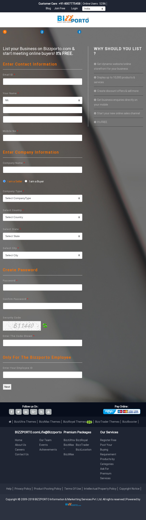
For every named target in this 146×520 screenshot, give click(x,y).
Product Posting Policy (47, 488)
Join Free (59, 8)
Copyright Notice (129, 488)
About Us (20, 445)
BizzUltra (69, 440)
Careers (20, 449)
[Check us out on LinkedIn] (26, 412)
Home (18, 440)
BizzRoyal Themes (74, 421)
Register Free (108, 440)
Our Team (45, 440)
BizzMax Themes (49, 421)
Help (9, 488)
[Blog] (41, 412)
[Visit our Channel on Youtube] (48, 412)
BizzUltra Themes (25, 421)
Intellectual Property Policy (100, 488)
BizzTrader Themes (107, 421)
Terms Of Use (72, 488)
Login (74, 8)
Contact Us (22, 454)
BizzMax (69, 454)
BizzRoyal (82, 440)
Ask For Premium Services (105, 473)
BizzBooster (129, 421)
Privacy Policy (23, 488)
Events (43, 445)
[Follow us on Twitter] (18, 412)
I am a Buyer (36, 181)
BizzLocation (83, 449)
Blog (49, 8)
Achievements (48, 449)
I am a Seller (14, 181)
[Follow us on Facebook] (12, 412)
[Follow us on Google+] (34, 412)
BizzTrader (82, 445)
